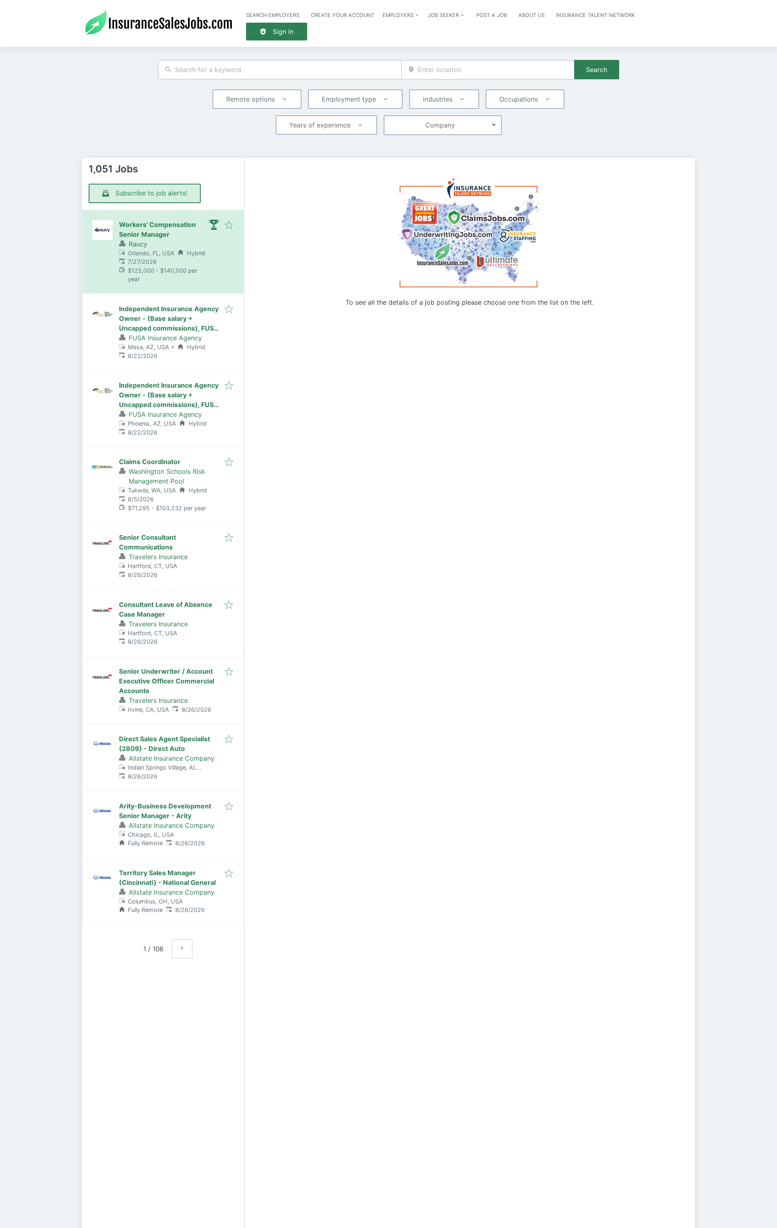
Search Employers (272, 15)
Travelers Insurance (158, 557)
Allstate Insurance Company (171, 758)
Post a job (491, 15)
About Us (531, 15)
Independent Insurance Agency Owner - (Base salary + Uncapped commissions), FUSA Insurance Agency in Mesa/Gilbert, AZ (169, 328)
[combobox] (279, 70)
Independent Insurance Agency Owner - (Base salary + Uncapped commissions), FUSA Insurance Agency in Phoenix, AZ (169, 404)
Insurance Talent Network (595, 15)
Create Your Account (342, 15)
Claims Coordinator (149, 462)
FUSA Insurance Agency (165, 338)
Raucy (138, 244)
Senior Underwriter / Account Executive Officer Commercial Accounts (166, 681)
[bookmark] (229, 225)
